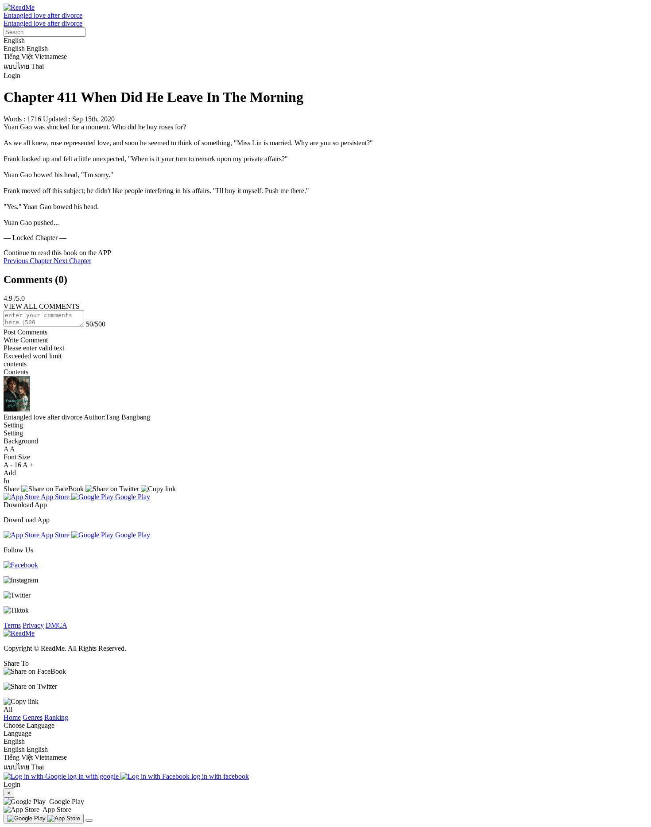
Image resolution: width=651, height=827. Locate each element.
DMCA (56, 625)
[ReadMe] (19, 7)
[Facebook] (21, 565)
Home (12, 717)
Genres (33, 717)
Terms (12, 625)
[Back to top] (89, 820)
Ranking (56, 717)
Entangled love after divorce (43, 15)
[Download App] (44, 818)
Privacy (33, 625)
